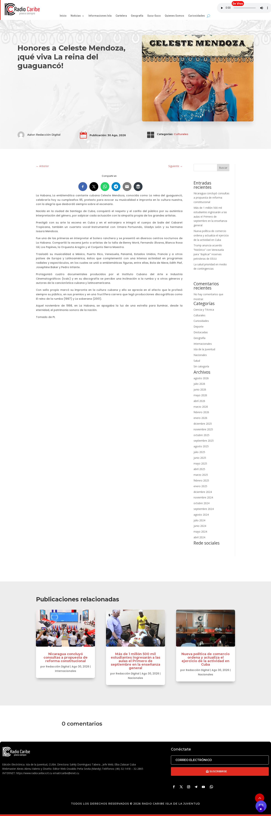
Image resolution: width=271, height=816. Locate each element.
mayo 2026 (200, 395)
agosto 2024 (201, 514)
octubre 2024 (201, 503)
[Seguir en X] (181, 787)
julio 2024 (199, 520)
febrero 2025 (201, 480)
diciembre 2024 (203, 492)
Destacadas (201, 332)
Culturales (181, 134)
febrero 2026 (201, 412)
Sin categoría (201, 366)
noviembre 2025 (203, 429)
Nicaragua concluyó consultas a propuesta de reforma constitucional (211, 198)
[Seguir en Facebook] (174, 787)
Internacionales (203, 343)
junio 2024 (200, 526)
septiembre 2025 (204, 440)
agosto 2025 (201, 446)
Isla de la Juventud (204, 349)
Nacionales (200, 355)
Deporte (199, 326)
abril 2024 (199, 537)
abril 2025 (199, 469)
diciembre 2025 (203, 423)
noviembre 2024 (203, 497)
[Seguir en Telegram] (196, 787)
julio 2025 (199, 452)
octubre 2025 (201, 435)
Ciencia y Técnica (204, 309)
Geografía (199, 338)
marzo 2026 (201, 406)
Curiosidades (201, 321)
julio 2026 (199, 383)
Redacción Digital (48, 134)
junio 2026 (200, 389)
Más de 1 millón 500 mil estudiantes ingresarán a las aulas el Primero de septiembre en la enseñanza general (210, 216)
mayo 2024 (200, 531)
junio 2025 (200, 457)
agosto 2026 (201, 378)
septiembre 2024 (204, 509)
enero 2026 (200, 418)
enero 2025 (200, 486)
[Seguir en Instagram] (189, 787)
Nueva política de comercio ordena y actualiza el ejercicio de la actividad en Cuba (211, 235)
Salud (197, 360)
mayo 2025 (200, 463)
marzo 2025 (201, 474)
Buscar (223, 167)
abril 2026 (199, 401)
